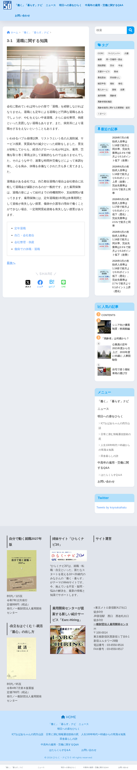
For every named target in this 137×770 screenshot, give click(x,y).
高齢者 (113, 95)
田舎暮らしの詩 (109, 455)
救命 (116, 71)
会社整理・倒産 (24, 242)
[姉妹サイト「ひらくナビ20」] (68, 555)
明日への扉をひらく (70, 5)
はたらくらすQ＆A (111, 474)
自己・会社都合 (24, 235)
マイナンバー (114, 53)
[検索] (130, 30)
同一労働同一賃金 (114, 59)
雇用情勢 (102, 95)
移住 (120, 83)
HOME (70, 717)
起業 (122, 89)
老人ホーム (103, 89)
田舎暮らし (115, 77)
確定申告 (102, 83)
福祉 (112, 83)
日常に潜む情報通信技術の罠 (115, 436)
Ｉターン (102, 114)
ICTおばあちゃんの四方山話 (114, 425)
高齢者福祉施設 (105, 101)
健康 (100, 59)
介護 (126, 53)
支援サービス (104, 71)
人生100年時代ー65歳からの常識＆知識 (114, 447)
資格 (114, 89)
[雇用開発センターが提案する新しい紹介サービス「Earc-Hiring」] (67, 639)
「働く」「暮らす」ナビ (28, 5)
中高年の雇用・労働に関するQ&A (104, 5)
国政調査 (102, 65)
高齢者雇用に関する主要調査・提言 (114, 108)
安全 (112, 65)
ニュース (51, 5)
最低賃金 (102, 77)
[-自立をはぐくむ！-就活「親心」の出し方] (21, 658)
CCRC (101, 53)
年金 (120, 65)
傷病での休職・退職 (27, 249)
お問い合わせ (22, 15)
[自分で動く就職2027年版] (21, 570)
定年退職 (20, 228)
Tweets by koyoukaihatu (111, 507)
